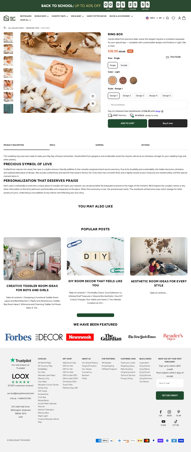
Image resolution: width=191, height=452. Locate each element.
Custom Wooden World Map (48, 420)
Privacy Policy (127, 378)
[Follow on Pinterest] (178, 412)
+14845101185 (24, 398)
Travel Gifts (68, 384)
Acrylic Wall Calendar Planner (47, 405)
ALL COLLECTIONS (16, 28)
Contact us (87, 372)
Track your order (128, 362)
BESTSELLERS (25, 16)
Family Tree (43, 388)
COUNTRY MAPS (59, 16)
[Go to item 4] (8, 73)
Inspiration (144, 362)
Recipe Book (43, 400)
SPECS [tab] (52, 145)
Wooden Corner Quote (48, 384)
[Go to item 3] (8, 61)
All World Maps (44, 362)
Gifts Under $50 (70, 375)
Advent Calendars (46, 409)
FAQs (84, 378)
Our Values (86, 369)
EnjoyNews (145, 369)
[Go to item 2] (8, 49)
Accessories (43, 394)
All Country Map (45, 366)
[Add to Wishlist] (93, 96)
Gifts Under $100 (70, 378)
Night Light (43, 416)
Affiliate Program (109, 369)
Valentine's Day (69, 362)
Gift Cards (42, 391)
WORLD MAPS (40, 16)
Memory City (43, 378)
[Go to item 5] (8, 85)
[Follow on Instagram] (169, 412)
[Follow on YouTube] (163, 421)
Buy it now (168, 123)
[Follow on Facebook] (161, 412)
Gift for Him (68, 366)
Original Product (89, 366)
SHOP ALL (24, 20)
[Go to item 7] (8, 109)
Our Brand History (90, 362)
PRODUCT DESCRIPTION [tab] (14, 145)
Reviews (85, 375)
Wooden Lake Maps (46, 375)
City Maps (42, 381)
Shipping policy (127, 366)
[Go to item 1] (8, 37)
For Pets (41, 372)
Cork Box (42, 397)
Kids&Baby (42, 369)
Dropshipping (108, 366)
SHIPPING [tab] (100, 145)
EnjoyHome (145, 366)
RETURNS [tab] (145, 145)
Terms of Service (128, 375)
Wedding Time (32, 28)
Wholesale (106, 362)
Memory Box (43, 413)
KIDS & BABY (76, 16)
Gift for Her (68, 369)
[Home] (5, 28)
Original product (128, 372)
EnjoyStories (145, 375)
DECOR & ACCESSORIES (120, 16)
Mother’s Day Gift (70, 388)
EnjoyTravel (145, 372)
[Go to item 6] (8, 97)
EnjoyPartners (146, 378)
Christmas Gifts (69, 381)
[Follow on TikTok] (175, 421)
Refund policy (127, 369)
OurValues (144, 381)
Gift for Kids (68, 372)
